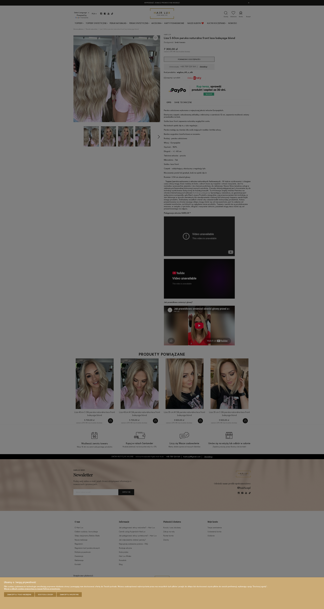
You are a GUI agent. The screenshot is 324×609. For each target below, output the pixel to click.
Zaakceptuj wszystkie (69, 594)
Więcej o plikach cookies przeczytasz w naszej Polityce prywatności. (32, 589)
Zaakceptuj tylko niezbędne (19, 594)
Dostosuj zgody (45, 594)
